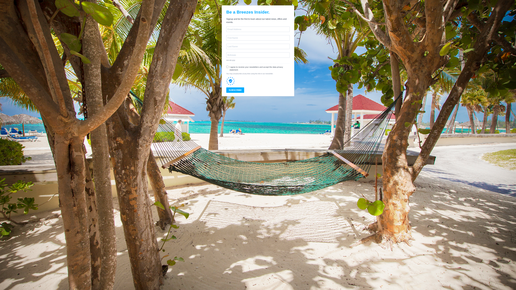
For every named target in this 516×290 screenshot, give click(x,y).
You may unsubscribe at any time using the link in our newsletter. (249, 74)
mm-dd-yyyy (230, 60)
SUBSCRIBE (235, 90)
